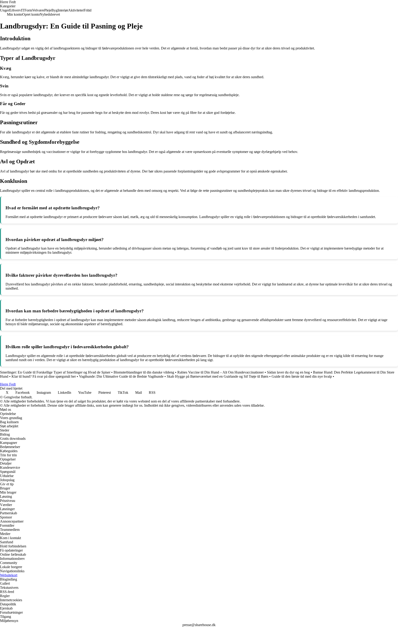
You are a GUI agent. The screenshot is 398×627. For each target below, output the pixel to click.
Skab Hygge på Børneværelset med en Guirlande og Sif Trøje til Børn (217, 376)
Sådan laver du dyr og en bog (288, 372)
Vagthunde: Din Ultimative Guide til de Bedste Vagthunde (121, 376)
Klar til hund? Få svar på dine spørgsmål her (44, 376)
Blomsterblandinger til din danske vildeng (144, 372)
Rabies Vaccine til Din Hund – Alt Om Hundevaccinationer (220, 372)
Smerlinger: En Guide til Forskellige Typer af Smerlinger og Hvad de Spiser (55, 372)
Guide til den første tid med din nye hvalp (302, 376)
